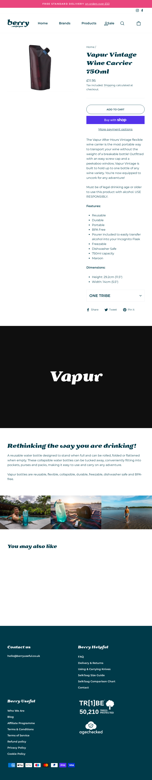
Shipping (109, 85)
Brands (64, 23)
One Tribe (99, 295)
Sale (111, 23)
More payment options (115, 129)
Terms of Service (18, 735)
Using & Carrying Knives (94, 669)
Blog (10, 716)
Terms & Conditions (20, 729)
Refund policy (16, 741)
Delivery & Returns (90, 663)
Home (43, 23)
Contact (83, 687)
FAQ (81, 656)
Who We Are (15, 710)
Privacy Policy (16, 747)
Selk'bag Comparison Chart (96, 681)
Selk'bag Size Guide (91, 675)
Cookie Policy (16, 753)
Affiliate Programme (21, 723)
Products (89, 23)
